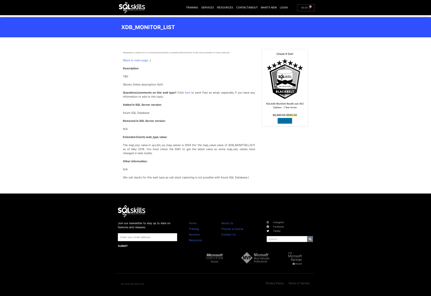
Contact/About (247, 7)
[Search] (310, 239)
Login (284, 7)
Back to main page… (137, 60)
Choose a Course (232, 229)
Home (192, 223)
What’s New (269, 7)
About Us (227, 223)
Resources (225, 7)
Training (192, 7)
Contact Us (228, 234)
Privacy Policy (275, 283)
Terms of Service (299, 283)
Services (207, 7)
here (187, 92)
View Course (285, 121)
